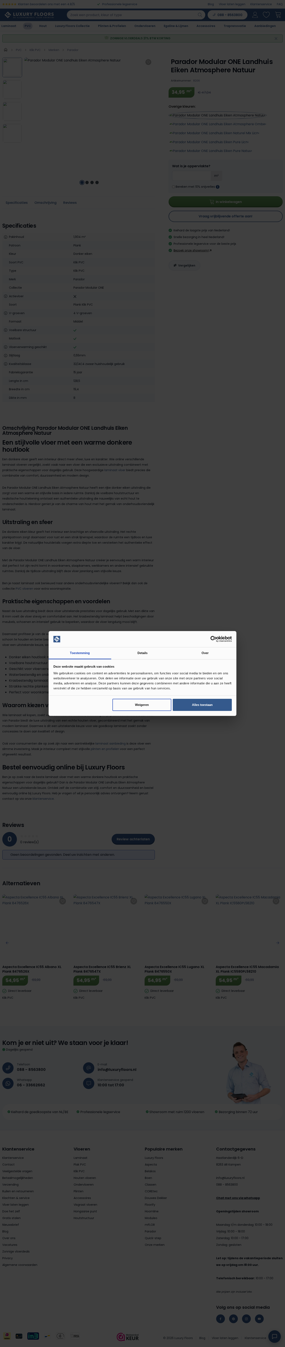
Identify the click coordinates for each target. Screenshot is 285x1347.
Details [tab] (142, 653)
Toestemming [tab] (80, 653)
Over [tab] (205, 653)
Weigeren (142, 705)
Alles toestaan (202, 705)
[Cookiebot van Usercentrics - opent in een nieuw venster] (213, 639)
